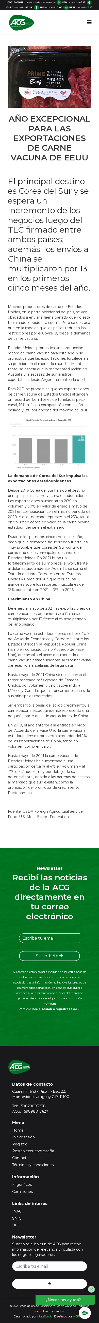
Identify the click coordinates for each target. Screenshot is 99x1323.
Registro (19, 1144)
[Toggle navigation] (89, 22)
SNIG (17, 1218)
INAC (17, 1211)
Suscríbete (47, 955)
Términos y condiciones (33, 1165)
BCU (16, 1225)
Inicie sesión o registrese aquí (56, 1009)
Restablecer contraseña (33, 1151)
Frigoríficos (22, 1184)
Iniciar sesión (23, 1137)
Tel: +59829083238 (29, 1106)
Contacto (20, 1158)
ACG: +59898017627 (30, 1111)
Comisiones (22, 1191)
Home (18, 1130)
